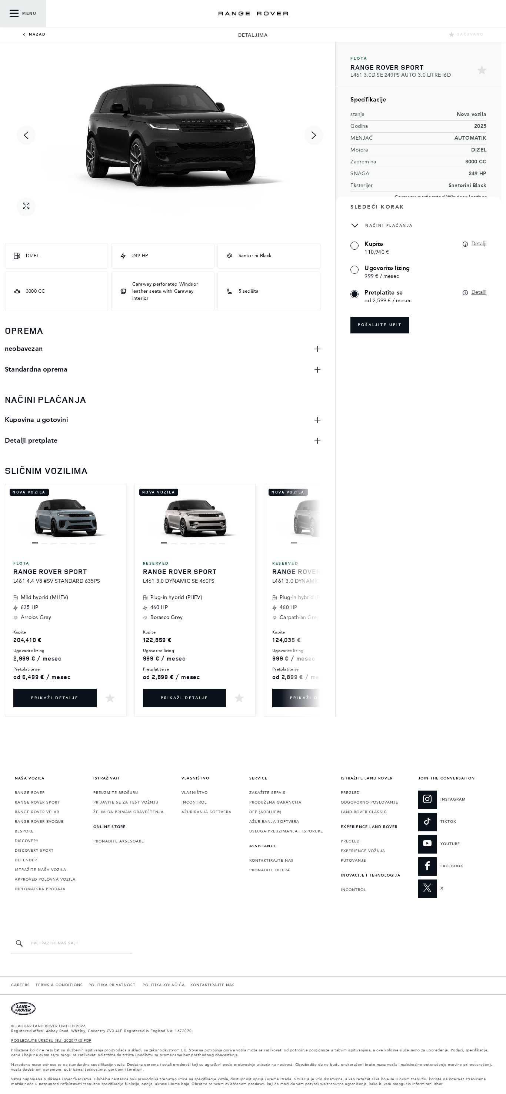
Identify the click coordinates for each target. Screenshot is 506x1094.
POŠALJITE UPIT (380, 325)
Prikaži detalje (55, 698)
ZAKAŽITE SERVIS (267, 793)
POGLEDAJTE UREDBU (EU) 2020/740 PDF (51, 1041)
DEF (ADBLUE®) (265, 812)
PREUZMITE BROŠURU (115, 793)
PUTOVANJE (353, 860)
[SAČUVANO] (110, 698)
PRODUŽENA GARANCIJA (275, 802)
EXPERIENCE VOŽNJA (363, 851)
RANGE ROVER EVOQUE (39, 821)
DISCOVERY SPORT (34, 850)
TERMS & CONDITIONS (59, 985)
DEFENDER (26, 860)
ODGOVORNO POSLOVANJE (369, 802)
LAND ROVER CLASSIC (364, 812)
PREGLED (350, 793)
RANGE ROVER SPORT (37, 802)
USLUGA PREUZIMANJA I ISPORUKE (286, 831)
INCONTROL (194, 802)
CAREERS (20, 985)
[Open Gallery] (26, 206)
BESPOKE (24, 831)
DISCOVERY (27, 841)
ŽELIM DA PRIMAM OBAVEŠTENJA (128, 812)
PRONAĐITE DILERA (269, 870)
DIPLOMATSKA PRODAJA (40, 889)
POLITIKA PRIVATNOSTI (113, 985)
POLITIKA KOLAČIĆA (164, 985)
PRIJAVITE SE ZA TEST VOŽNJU (126, 802)
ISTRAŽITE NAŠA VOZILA (40, 870)
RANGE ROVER (30, 793)
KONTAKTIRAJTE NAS (271, 860)
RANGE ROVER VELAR (37, 812)
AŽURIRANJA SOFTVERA (207, 812)
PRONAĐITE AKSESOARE (118, 841)
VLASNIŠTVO (195, 793)
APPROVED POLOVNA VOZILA (45, 879)
